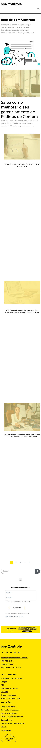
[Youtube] (11, 652)
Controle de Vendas (9, 713)
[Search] (37, 571)
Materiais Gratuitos (9, 688)
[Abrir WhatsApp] (36, 743)
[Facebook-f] (3, 652)
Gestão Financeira (8, 707)
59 (30, 562)
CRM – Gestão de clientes (12, 717)
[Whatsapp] (18, 652)
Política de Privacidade (10, 698)
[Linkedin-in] (7, 652)
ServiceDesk (6, 720)
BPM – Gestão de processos (13, 723)
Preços (4, 682)
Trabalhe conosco (8, 695)
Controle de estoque (10, 710)
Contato (4, 692)
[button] (38, 9)
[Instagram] (15, 652)
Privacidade (8, 616)
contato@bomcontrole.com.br (14, 658)
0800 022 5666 (7, 664)
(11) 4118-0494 (7, 661)
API (2, 685)
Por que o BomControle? (12, 678)
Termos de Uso (18, 616)
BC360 (3, 727)
